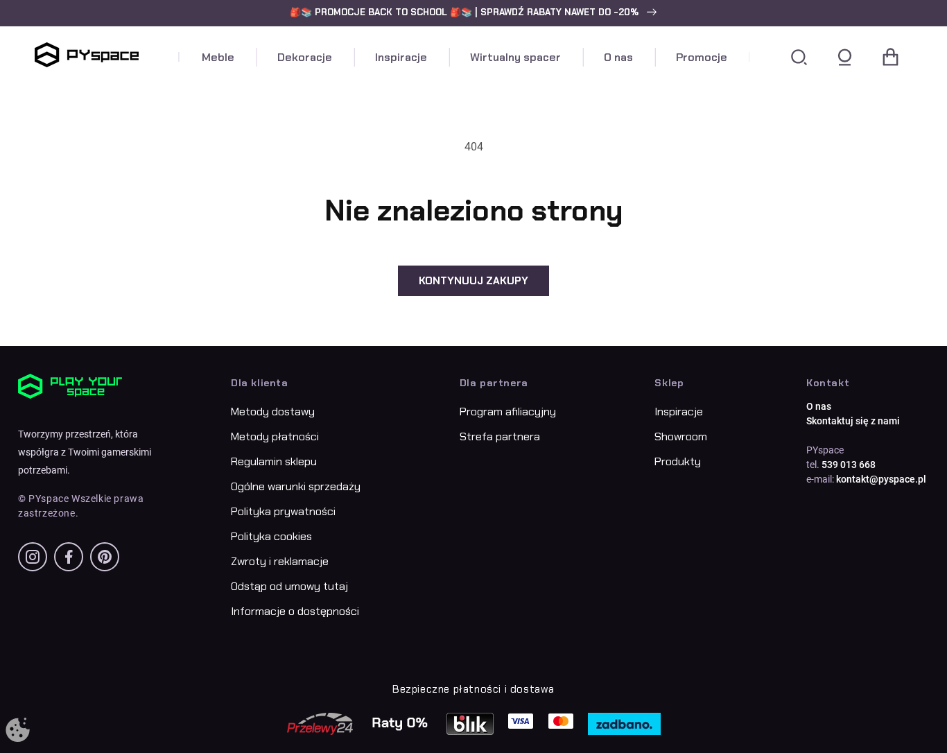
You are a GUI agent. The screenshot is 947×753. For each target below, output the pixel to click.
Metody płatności (275, 436)
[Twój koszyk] (890, 57)
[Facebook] (68, 556)
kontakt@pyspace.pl (881, 479)
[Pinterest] (104, 556)
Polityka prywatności (283, 511)
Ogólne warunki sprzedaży (295, 486)
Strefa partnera (500, 436)
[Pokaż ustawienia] (17, 731)
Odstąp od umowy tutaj (289, 586)
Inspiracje (678, 411)
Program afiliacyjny (508, 411)
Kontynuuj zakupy (473, 281)
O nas (818, 406)
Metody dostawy (273, 411)
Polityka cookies (271, 536)
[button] (473, 13)
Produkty (677, 461)
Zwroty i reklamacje (280, 561)
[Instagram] (32, 556)
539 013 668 (849, 464)
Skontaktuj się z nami (853, 420)
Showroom (680, 436)
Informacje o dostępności (295, 611)
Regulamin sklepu (274, 461)
